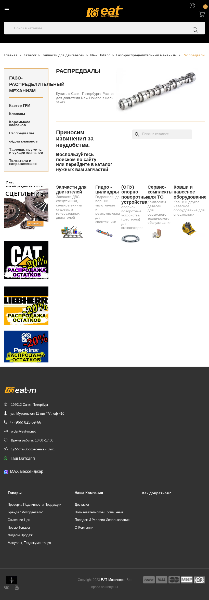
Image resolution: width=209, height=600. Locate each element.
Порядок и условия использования (102, 520)
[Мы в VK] (6, 587)
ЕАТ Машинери (112, 580)
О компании (84, 527)
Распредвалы (21, 133)
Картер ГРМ (19, 105)
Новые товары (19, 527)
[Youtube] (17, 587)
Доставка (82, 504)
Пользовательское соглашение (99, 512)
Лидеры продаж (20, 535)
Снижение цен (19, 520)
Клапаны (17, 114)
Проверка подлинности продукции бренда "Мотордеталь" (34, 508)
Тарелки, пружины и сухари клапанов (26, 150)
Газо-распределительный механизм (26, 84)
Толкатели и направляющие (23, 162)
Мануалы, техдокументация (29, 543)
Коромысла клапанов (19, 123)
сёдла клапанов (23, 141)
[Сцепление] (26, 204)
